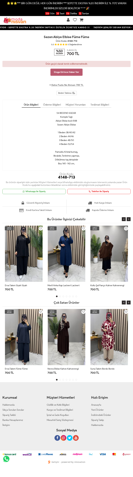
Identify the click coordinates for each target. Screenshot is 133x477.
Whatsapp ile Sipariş (35, 191)
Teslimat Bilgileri (100, 104)
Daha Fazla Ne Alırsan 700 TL (67, 85)
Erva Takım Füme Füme (16, 368)
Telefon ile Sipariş (100, 191)
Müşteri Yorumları (76, 104)
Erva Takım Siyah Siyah (16, 285)
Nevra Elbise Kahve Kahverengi (63, 368)
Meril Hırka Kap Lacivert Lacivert (63, 285)
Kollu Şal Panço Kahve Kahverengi (107, 285)
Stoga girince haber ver (66, 72)
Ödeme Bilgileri (52, 104)
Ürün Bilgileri (31, 104)
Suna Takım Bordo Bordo (102, 368)
